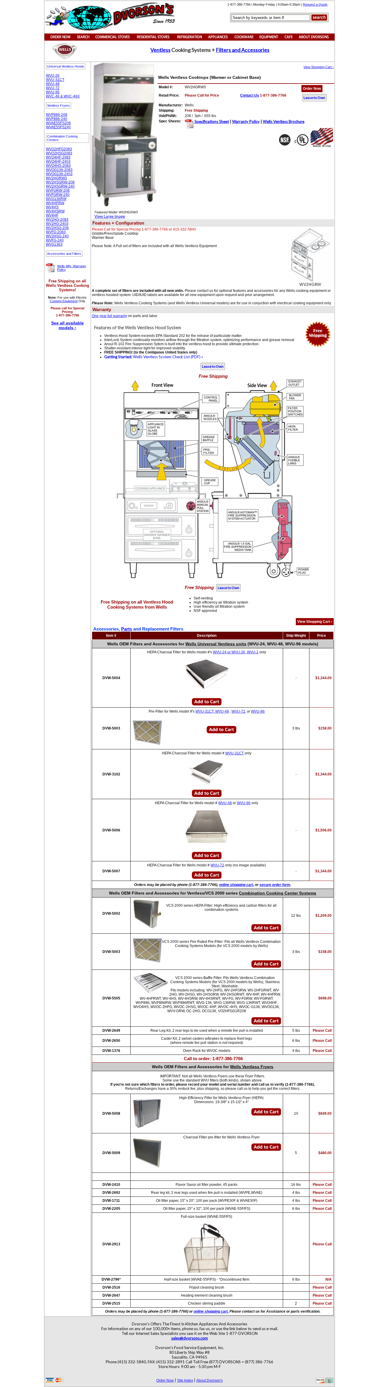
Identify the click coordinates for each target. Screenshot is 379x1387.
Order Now (312, 89)
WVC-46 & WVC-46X (63, 96)
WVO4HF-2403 (58, 161)
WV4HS (52, 207)
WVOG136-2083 (59, 170)
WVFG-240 (55, 240)
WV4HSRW (55, 211)
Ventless (160, 50)
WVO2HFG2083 (59, 149)
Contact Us (249, 95)
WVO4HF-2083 (58, 157)
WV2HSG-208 (57, 228)
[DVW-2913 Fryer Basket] (206, 1248)
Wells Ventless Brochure (283, 121)
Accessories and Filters (64, 253)
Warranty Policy (246, 121)
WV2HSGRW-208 (60, 182)
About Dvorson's (209, 1380)
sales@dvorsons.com (189, 1338)
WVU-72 (53, 88)
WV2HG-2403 (57, 224)
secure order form (274, 885)
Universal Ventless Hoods (65, 66)
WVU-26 (53, 75)
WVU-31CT (55, 80)
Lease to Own (314, 97)
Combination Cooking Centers (62, 138)
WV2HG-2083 (57, 219)
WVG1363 (54, 244)
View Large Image (109, 216)
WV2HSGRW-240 (60, 186)
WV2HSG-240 (57, 236)
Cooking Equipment (64, 301)
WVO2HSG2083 (59, 153)
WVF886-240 (56, 119)
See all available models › (67, 325)
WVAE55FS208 (58, 123)
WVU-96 (53, 92)
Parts (126, 628)
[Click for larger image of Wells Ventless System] (93, 323)
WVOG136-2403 (59, 174)
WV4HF (52, 215)
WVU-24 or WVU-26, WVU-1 (235, 652)
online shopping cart (236, 885)
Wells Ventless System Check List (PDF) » (153, 356)
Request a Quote (315, 4)
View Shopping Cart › (318, 67)
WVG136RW (56, 199)
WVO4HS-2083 (58, 166)
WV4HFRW (55, 203)
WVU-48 (53, 84)
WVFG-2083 (56, 232)
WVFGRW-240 (58, 195)
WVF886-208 (56, 115)
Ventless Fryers (58, 105)
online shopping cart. (211, 1311)
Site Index (185, 1380)
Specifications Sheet (211, 121)
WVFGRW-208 (58, 190)
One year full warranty (109, 316)
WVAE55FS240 (58, 127)
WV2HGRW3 (56, 178)
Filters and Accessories (242, 50)
